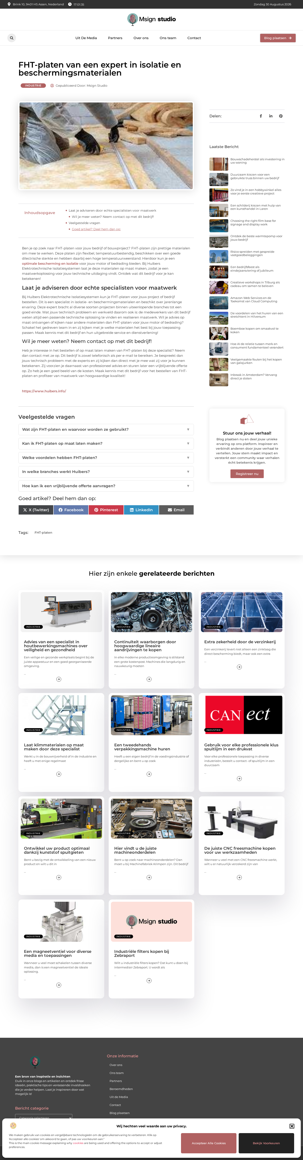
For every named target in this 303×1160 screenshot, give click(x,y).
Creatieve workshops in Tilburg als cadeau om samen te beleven (255, 284)
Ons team (168, 38)
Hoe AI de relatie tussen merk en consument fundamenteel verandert (256, 345)
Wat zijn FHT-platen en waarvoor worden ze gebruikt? (106, 429)
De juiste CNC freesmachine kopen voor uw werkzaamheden (239, 850)
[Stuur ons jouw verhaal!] (247, 419)
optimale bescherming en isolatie (50, 263)
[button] (292, 1126)
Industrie (33, 85)
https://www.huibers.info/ (44, 391)
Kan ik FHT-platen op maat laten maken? (106, 443)
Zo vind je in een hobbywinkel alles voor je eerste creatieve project (255, 191)
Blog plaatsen (120, 1113)
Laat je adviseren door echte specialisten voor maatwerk (112, 210)
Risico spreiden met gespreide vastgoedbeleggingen (252, 253)
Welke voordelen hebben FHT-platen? (106, 457)
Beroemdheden (121, 1089)
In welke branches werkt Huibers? (106, 471)
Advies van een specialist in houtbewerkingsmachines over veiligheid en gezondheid (56, 645)
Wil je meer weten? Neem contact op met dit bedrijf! (113, 217)
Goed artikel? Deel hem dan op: (96, 229)
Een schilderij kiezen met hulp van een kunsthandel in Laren (255, 207)
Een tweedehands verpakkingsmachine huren (142, 747)
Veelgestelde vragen (84, 223)
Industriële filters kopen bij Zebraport (141, 953)
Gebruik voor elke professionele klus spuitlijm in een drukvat (241, 747)
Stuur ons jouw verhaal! (247, 433)
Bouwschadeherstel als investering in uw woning (257, 160)
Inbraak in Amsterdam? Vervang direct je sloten (253, 376)
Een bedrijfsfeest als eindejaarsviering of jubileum (251, 268)
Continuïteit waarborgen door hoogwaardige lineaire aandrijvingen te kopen (145, 645)
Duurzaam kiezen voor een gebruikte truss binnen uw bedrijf (254, 176)
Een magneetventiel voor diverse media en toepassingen (57, 953)
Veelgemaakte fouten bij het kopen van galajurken (256, 361)
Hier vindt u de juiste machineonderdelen (135, 850)
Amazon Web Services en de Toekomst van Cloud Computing (253, 299)
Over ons (141, 38)
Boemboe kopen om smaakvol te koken (254, 330)
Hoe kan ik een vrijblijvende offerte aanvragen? (106, 486)
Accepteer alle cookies (209, 1143)
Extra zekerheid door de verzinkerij (240, 641)
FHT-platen (43, 533)
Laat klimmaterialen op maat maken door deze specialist (54, 747)
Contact (194, 38)
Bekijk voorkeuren (266, 1143)
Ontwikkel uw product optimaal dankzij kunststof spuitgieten (57, 850)
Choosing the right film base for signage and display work (253, 222)
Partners (115, 38)
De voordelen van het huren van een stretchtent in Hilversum (256, 315)
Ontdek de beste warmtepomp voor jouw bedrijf (256, 237)
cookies (78, 1143)
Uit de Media (119, 1097)
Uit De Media (86, 38)
